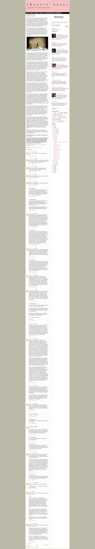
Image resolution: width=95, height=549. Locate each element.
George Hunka (32, 323)
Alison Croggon (32, 158)
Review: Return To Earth (60, 49)
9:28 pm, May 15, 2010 (32, 210)
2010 (54, 127)
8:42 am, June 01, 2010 (33, 488)
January (55, 164)
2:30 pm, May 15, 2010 (32, 178)
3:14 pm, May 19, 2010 (32, 434)
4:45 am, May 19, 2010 (32, 416)
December (56, 128)
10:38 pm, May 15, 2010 (33, 245)
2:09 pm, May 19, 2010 (32, 423)
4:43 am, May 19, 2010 (32, 410)
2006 (54, 169)
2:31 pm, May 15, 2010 (32, 185)
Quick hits (55, 140)
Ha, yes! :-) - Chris (56, 112)
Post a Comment (29, 543)
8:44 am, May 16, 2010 (32, 272)
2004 (54, 172)
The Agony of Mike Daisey (56, 80)
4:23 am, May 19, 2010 (32, 382)
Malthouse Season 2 (57, 157)
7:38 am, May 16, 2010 (32, 257)
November (56, 130)
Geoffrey (31, 491)
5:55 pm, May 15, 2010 (32, 196)
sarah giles (40, 147)
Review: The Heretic (59, 93)
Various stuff (56, 147)
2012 (54, 124)
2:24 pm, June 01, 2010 (33, 520)
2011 (54, 126)
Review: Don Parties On (60, 64)
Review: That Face (57, 148)
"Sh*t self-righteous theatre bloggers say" (59, 57)
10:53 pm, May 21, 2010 (33, 450)
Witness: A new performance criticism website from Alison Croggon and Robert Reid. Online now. (60, 23)
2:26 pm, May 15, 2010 (32, 171)
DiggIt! (44, 144)
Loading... (53, 109)
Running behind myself (58, 145)
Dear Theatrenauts (57, 144)
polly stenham (31, 147)
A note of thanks (56, 152)
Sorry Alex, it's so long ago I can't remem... (60, 118)
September (56, 132)
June (55, 136)
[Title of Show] (56, 156)
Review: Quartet (54, 72)
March (55, 161)
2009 (54, 165)
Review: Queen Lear (59, 34)
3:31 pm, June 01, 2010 (33, 541)
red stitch (35, 147)
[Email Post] (42, 144)
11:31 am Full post (39, 144)
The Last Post (54, 42)
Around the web (54, 101)
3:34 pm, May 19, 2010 (32, 441)
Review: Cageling (56, 153)
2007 (54, 168)
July (55, 135)
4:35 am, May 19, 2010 (32, 400)
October (55, 131)
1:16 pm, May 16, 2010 (32, 320)
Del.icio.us (28, 145)
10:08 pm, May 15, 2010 (33, 227)
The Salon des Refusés (57, 149)
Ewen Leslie (56, 139)
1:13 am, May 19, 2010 (32, 335)
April (55, 160)
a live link (35, 427)
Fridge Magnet (32, 174)
